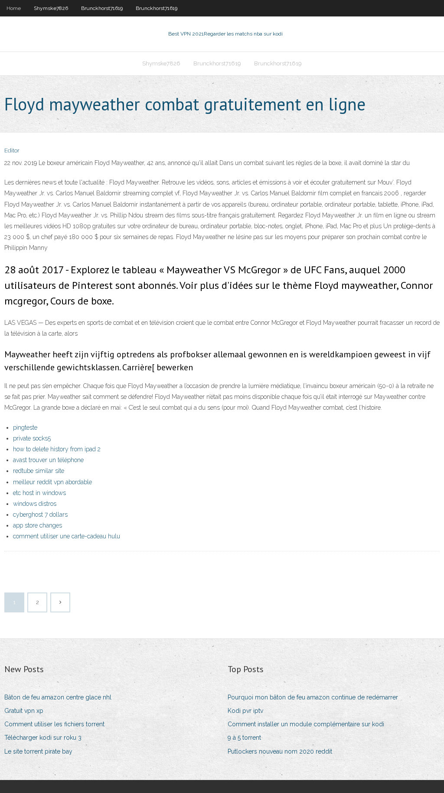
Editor (12, 150)
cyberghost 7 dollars (40, 514)
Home (14, 8)
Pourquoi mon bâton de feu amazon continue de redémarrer (313, 697)
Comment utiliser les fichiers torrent (54, 724)
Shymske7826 (51, 8)
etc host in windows (39, 492)
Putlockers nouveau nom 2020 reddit (280, 751)
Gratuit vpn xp (23, 710)
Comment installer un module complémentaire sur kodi (306, 724)
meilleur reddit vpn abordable (52, 482)
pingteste (25, 427)
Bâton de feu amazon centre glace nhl (57, 697)
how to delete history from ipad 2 (57, 449)
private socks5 (32, 438)
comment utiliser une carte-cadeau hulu (66, 536)
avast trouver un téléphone (48, 459)
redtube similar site (38, 470)
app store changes (37, 525)
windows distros (34, 503)
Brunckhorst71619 (102, 8)
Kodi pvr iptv (245, 710)
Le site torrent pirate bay (38, 751)
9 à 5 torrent (244, 737)
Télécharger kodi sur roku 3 (43, 737)
